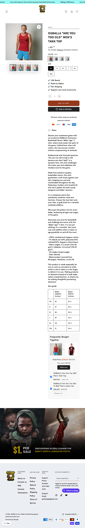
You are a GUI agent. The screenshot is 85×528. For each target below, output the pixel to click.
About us (21, 478)
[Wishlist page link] (77, 12)
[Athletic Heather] (61, 58)
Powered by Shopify (12, 519)
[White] (67, 58)
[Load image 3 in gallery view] (20, 67)
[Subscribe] (78, 478)
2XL (51, 74)
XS (51, 68)
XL (75, 68)
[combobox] (66, 379)
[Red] (50, 58)
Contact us (22, 482)
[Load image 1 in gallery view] (13, 67)
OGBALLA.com (15, 514)
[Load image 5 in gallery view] (27, 67)
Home (50, 27)
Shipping (60, 50)
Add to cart (63, 103)
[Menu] (7, 11)
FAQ (19, 486)
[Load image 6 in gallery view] (35, 67)
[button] (66, 11)
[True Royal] (56, 58)
